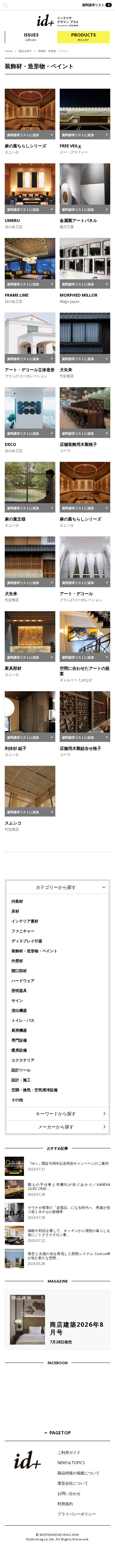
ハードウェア (23, 980)
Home (8, 51)
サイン (17, 1000)
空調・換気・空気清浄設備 (34, 1090)
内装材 (17, 901)
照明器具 (19, 990)
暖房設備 (19, 1050)
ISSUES (31, 36)
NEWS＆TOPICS (71, 1462)
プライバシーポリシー (76, 1514)
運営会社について (72, 1483)
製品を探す (25, 51)
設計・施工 (21, 1080)
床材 (15, 911)
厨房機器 (19, 1030)
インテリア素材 (25, 921)
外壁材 (17, 961)
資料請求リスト (96, 5)
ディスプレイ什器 (27, 941)
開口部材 (19, 970)
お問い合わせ (68, 1493)
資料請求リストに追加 (23, 135)
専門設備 (19, 1040)
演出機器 (19, 1010)
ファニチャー (23, 931)
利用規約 (65, 1503)
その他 (17, 1100)
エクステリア (23, 1060)
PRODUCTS (83, 36)
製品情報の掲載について (78, 1473)
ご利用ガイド (68, 1452)
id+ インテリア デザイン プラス (57, 20)
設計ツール (21, 1070)
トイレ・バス (23, 1020)
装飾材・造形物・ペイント (34, 951)
